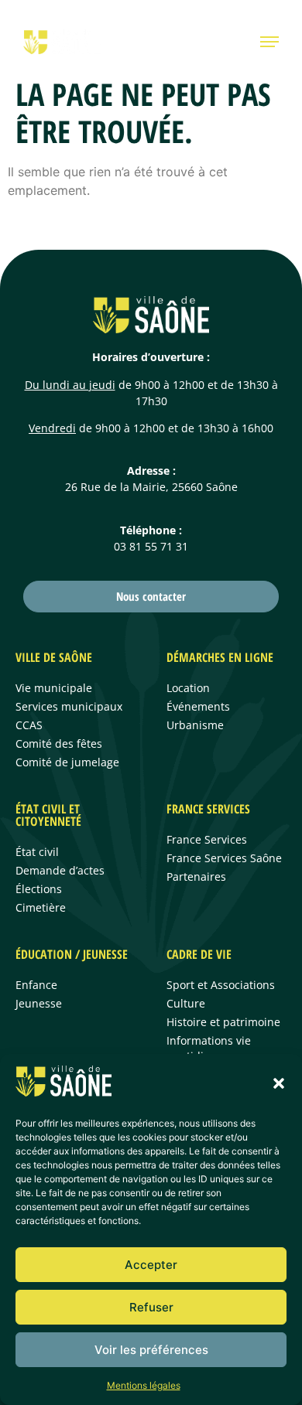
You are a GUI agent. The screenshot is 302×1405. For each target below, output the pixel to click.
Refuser (151, 1307)
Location (188, 687)
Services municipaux (68, 706)
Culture (185, 1003)
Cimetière (40, 907)
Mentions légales (143, 1385)
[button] (279, 1083)
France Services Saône (224, 858)
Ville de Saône (53, 657)
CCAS (29, 725)
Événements (198, 706)
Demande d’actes (60, 870)
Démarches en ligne (219, 657)
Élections (38, 889)
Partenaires (196, 876)
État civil (37, 851)
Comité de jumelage (67, 762)
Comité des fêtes (58, 743)
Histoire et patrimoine (223, 1022)
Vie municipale (53, 687)
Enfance (36, 984)
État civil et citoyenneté (48, 815)
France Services (208, 808)
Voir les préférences (151, 1349)
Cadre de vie (199, 954)
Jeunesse (38, 1003)
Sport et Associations (220, 984)
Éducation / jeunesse (71, 954)
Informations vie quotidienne (208, 1048)
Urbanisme (195, 725)
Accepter (151, 1264)
